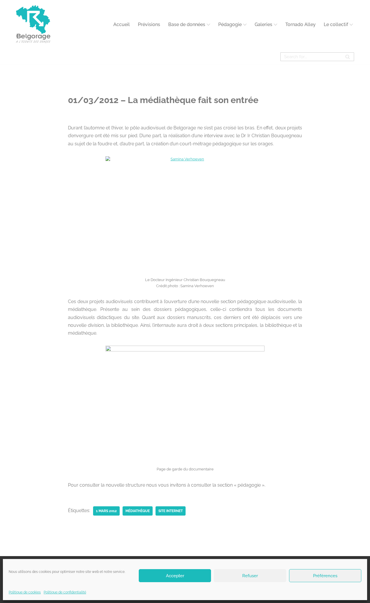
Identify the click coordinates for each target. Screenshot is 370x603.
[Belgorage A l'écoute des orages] (33, 24)
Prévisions (149, 24)
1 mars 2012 (106, 511)
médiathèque (137, 511)
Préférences (325, 575)
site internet (170, 511)
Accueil (121, 24)
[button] (208, 24)
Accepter (175, 575)
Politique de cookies (25, 592)
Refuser (250, 575)
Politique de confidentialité (65, 592)
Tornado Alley (300, 24)
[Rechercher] (347, 56)
